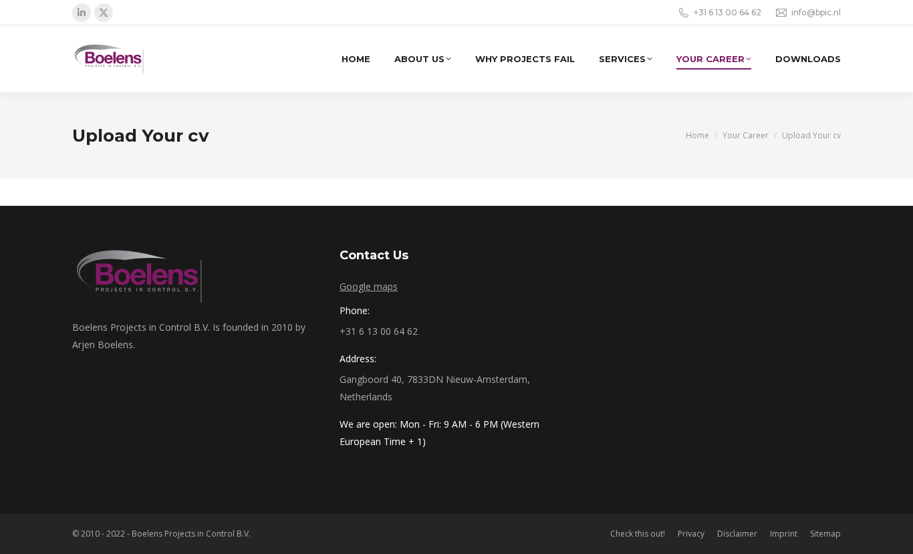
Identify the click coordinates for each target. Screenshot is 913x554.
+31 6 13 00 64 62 (727, 12)
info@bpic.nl (816, 12)
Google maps (369, 286)
